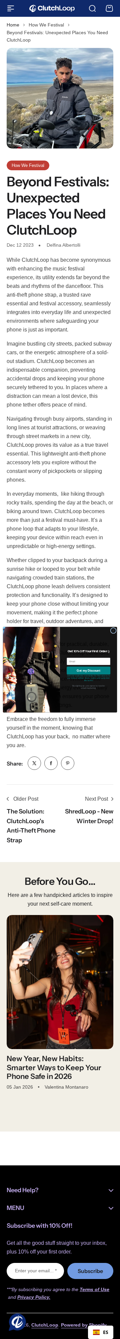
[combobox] (100, 1332)
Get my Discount (88, 670)
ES (105, 1332)
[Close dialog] (113, 630)
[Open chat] (16, 1323)
